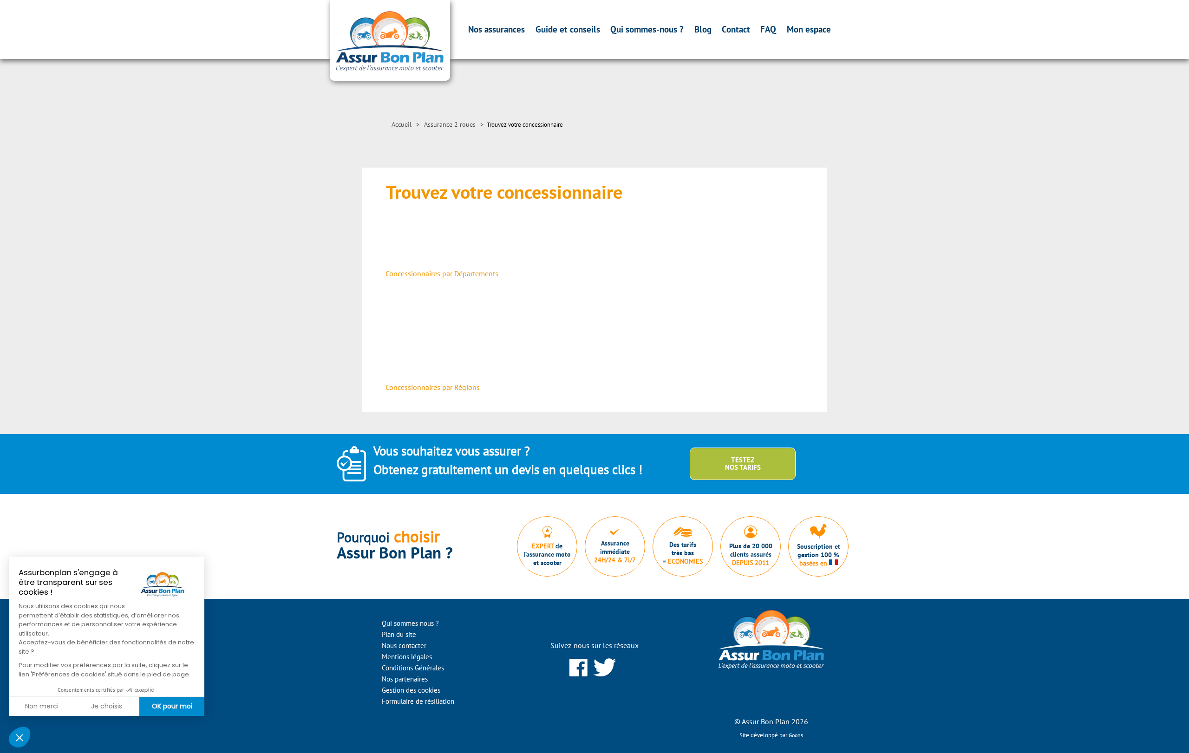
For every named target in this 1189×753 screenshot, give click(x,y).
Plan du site (399, 634)
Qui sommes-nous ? (647, 29)
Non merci (42, 706)
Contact (736, 29)
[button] (19, 737)
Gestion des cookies (411, 690)
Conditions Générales (413, 667)
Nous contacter (404, 645)
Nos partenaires (405, 679)
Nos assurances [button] (496, 29)
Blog (703, 29)
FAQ (768, 29)
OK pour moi (172, 706)
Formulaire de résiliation (418, 701)
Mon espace (809, 29)
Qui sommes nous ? (410, 623)
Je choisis (106, 706)
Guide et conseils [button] (568, 29)
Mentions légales (407, 656)
